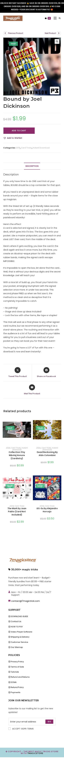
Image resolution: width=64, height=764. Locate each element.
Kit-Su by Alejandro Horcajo (47, 510)
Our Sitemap (17, 647)
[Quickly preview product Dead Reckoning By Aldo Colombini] (60, 421)
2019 (18, 147)
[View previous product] (5, 33)
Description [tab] (32, 166)
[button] (57, 41)
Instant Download (41, 147)
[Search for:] (59, 18)
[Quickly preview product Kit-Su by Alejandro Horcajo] (60, 479)
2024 (8, 448)
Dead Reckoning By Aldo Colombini (47, 454)
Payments (15, 692)
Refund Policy (17, 687)
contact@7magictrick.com (25, 601)
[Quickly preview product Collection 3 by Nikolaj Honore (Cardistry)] (30, 421)
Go (49, 721)
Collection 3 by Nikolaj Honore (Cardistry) (17, 455)
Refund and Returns (20, 677)
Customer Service (19, 642)
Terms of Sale (17, 666)
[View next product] (59, 33)
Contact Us (16, 621)
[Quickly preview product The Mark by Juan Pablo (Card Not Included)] (30, 479)
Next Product (50, 33)
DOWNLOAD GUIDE (19, 616)
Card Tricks (26, 147)
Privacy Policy (17, 661)
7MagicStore (35, 753)
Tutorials (15, 671)
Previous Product (15, 33)
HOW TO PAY (17, 626)
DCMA (14, 682)
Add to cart (19, 130)
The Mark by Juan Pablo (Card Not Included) (16, 511)
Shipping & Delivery (20, 636)
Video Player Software (21, 631)
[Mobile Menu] (54, 18)
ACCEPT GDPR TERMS (23, 728)
